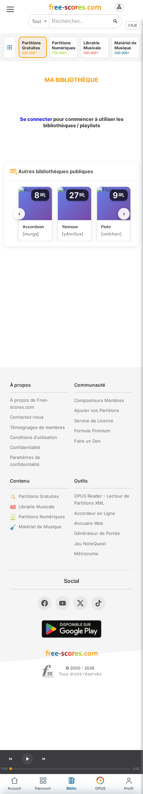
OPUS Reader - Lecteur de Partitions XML (101, 499)
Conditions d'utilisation (33, 437)
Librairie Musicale (37, 506)
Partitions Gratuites (39, 496)
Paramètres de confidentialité (25, 461)
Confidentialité (25, 447)
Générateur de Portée (97, 533)
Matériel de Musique (40, 526)
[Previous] (10, 758)
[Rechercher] (115, 21)
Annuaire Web (88, 523)
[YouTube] (63, 603)
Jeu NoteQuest (90, 543)
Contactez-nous (27, 417)
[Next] (44, 758)
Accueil (14, 788)
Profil (128, 788)
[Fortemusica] (48, 671)
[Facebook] (45, 603)
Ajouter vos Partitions (96, 410)
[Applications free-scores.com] (9, 47)
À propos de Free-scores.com (29, 403)
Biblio (71, 788)
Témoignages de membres (37, 427)
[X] (80, 603)
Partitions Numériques (42, 516)
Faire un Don (87, 441)
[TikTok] (98, 603)
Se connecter (36, 119)
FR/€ (132, 25)
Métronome (86, 553)
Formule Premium (92, 430)
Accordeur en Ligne (94, 513)
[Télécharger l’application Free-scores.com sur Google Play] (71, 629)
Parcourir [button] (43, 788)
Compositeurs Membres (99, 400)
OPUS (100, 788)
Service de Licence (93, 420)
